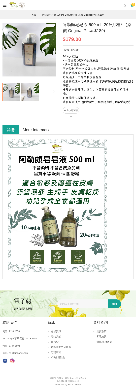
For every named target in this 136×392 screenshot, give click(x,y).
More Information (38, 130)
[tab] (10, 129)
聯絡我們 (56, 336)
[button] (30, 92)
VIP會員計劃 (58, 357)
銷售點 (55, 341)
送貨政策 (101, 331)
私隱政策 (101, 336)
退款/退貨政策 (104, 341)
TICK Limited (74, 384)
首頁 (34, 14)
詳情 (11, 130)
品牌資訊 (56, 331)
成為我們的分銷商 (61, 347)
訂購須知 (56, 352)
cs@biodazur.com (19, 353)
